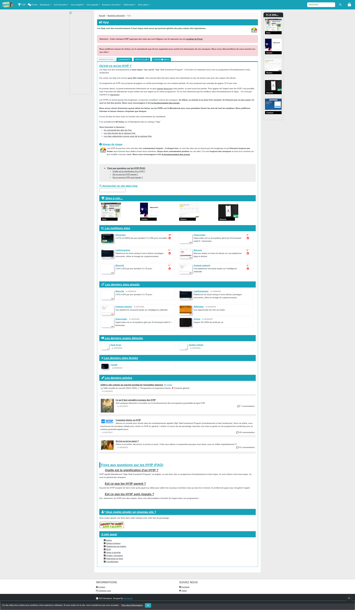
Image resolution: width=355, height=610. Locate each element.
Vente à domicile (113, 552)
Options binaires (113, 543)
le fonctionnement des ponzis (165, 103)
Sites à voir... (114, 198)
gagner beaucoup (165, 88)
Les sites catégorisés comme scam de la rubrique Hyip (128, 136)
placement (114, 94)
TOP (23, 4)
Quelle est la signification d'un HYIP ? (129, 171)
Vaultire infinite (196, 345)
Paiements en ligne (114, 558)
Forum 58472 (161, 60)
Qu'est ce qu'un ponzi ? (127, 441)
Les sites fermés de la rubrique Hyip (119, 133)
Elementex (121, 235)
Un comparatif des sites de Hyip (118, 130)
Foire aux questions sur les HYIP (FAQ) (126, 168)
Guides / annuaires (114, 555)
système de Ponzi (194, 39)
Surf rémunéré (60, 4)
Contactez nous (104, 591)
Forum (34, 4)
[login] (349, 5)
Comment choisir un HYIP (128, 420)
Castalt (114, 365)
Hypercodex (199, 235)
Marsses (198, 250)
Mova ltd (120, 265)
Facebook (185, 587)
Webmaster (129, 4)
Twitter (184, 591)
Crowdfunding (112, 561)
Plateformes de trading (116, 546)
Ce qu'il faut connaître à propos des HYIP (136, 400)
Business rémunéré (111, 4)
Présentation (106, 60)
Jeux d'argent (77, 4)
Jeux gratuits (92, 4)
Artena (197, 319)
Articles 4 (142, 60)
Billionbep (199, 306)
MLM (108, 549)
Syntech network (202, 265)
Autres (109, 540)
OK (148, 605)
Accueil (102, 15)
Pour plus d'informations (132, 605)
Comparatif (124, 60)
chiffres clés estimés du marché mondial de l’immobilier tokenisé (131, 385)
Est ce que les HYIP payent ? (125, 174)
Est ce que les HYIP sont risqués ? (128, 177)
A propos (101, 587)
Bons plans (143, 4)
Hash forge (116, 345)
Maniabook (45, 4)
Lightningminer (123, 250)
